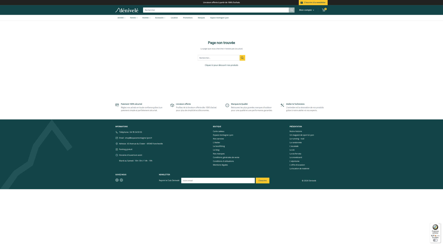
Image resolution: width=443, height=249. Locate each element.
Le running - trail (297, 138)
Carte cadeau (218, 131)
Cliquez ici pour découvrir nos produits (221, 65)
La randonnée (296, 142)
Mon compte (305, 10)
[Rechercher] (292, 10)
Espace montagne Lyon (223, 135)
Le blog (216, 150)
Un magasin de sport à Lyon (302, 135)
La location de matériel (299, 168)
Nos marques (219, 153)
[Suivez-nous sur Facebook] (117, 180)
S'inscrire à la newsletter (315, 2)
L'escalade (294, 146)
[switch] (435, 240)
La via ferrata (295, 153)
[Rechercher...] (242, 58)
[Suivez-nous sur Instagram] (121, 180)
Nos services (218, 138)
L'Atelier (216, 142)
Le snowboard (296, 157)
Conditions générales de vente (226, 157)
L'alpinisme (294, 161)
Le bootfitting (219, 146)
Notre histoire (296, 131)
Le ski (292, 150)
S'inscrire (263, 180)
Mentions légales (220, 165)
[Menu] (439, 224)
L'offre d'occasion (297, 165)
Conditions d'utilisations (223, 161)
